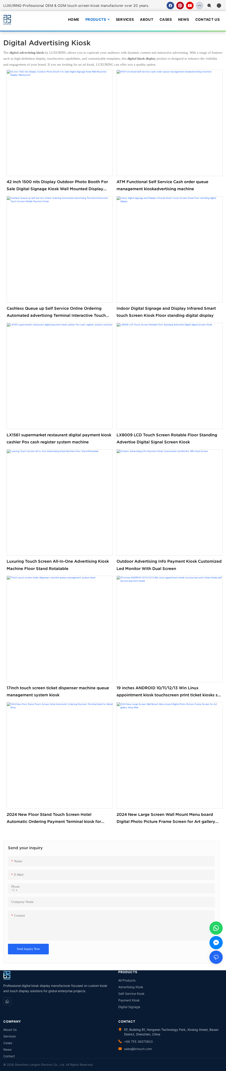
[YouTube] (190, 5)
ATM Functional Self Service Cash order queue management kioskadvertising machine (162, 185)
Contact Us (207, 19)
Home (73, 19)
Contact (9, 1056)
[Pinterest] (180, 5)
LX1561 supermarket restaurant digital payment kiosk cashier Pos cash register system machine (59, 438)
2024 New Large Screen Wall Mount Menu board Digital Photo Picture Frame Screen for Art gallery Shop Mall (166, 818)
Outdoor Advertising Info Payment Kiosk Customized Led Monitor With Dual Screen (169, 565)
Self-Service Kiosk (131, 993)
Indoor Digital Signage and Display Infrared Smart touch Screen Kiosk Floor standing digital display (166, 312)
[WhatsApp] (7, 1001)
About (146, 19)
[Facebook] (170, 5)
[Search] (209, 5)
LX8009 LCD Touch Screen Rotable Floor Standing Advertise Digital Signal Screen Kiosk (167, 438)
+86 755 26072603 (138, 1041)
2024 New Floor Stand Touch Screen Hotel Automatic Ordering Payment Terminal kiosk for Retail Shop (54, 818)
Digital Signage (129, 1007)
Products (95, 19)
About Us (10, 1029)
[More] (199, 5)
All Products (127, 980)
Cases (166, 19)
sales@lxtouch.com (138, 1049)
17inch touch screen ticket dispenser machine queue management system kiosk (58, 691)
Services (125, 19)
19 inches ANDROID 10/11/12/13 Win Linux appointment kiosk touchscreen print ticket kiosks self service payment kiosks (170, 692)
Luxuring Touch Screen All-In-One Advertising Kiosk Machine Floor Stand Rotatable (58, 565)
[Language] (219, 5)
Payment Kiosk (129, 1000)
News (183, 19)
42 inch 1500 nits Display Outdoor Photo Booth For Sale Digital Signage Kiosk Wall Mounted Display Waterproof (57, 186)
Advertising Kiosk (130, 987)
